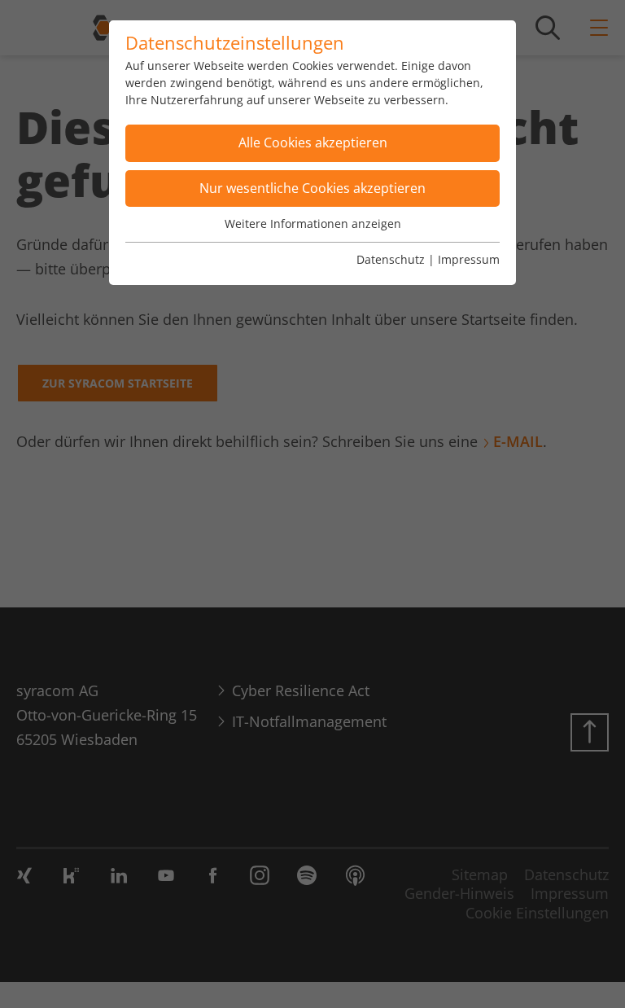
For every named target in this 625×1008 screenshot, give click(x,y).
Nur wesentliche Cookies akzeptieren (312, 188)
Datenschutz (390, 259)
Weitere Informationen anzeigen (313, 223)
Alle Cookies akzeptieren (312, 142)
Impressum (469, 259)
